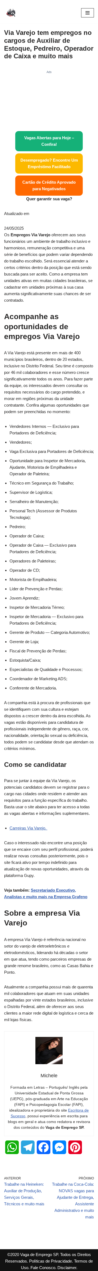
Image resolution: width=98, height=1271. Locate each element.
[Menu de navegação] (87, 12)
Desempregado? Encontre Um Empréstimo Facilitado (49, 163)
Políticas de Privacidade (50, 1261)
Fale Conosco (42, 1267)
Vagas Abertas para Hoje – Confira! (49, 141)
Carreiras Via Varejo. (28, 828)
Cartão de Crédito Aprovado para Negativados (49, 185)
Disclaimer (66, 1267)
